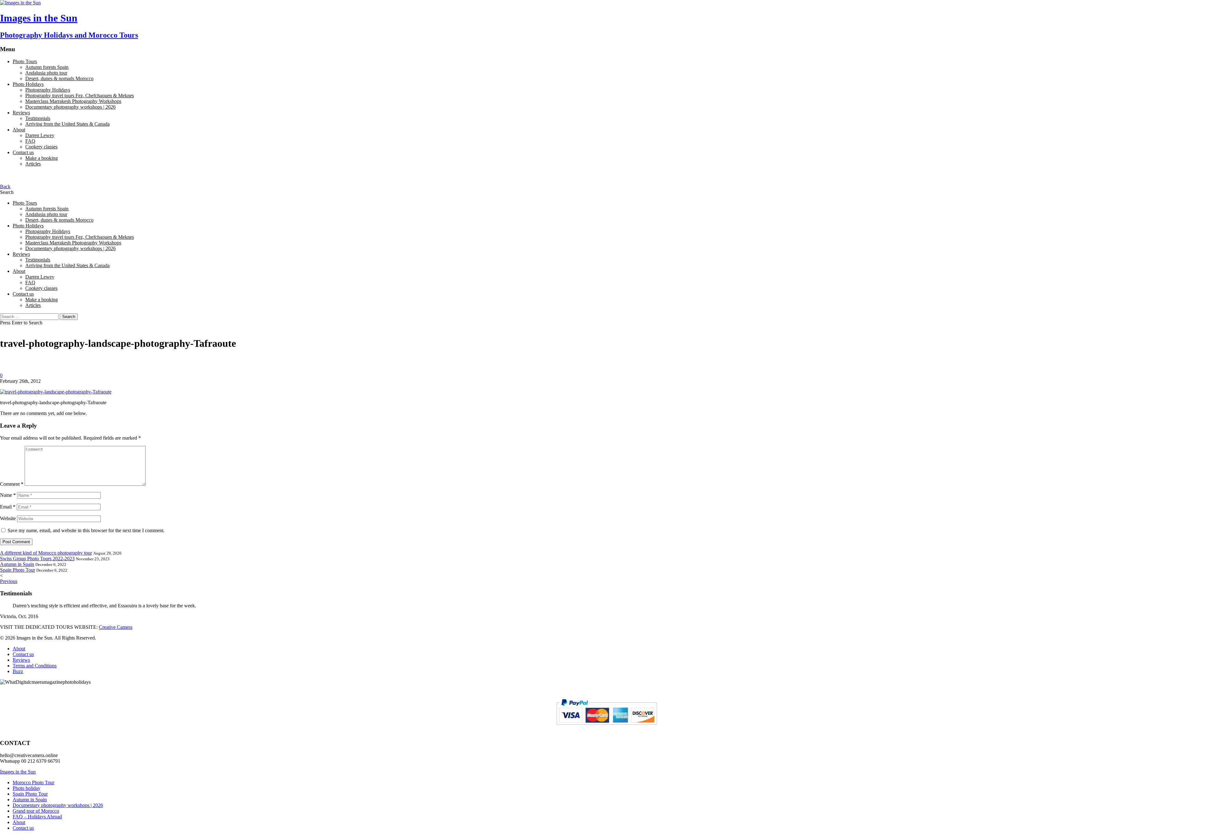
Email (7, 506)
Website (8, 518)
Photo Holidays (28, 84)
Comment (11, 484)
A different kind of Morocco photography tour (46, 553)
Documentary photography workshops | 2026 (70, 107)
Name (8, 495)
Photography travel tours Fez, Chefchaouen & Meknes (79, 95)
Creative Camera (115, 627)
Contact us (23, 152)
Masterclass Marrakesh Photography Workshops (73, 101)
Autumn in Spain (17, 564)
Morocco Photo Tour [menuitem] (33, 782)
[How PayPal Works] (606, 727)
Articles (33, 163)
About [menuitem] (19, 822)
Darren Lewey (39, 135)
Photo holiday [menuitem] (26, 788)
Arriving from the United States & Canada (67, 124)
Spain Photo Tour (17, 570)
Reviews (21, 112)
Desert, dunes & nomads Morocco (59, 78)
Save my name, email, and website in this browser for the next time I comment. (86, 530)
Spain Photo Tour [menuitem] (30, 794)
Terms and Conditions (35, 665)
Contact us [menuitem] (23, 828)
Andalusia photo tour (46, 72)
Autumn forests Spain (47, 67)
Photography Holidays (47, 90)
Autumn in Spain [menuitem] (30, 799)
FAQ (30, 141)
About (19, 129)
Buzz (18, 671)
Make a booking (41, 158)
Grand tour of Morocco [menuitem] (36, 811)
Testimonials (37, 118)
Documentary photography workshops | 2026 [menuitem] (58, 805)
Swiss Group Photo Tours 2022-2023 (37, 558)
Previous (8, 581)
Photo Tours (25, 61)
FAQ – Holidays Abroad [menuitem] (37, 816)
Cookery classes (41, 146)
